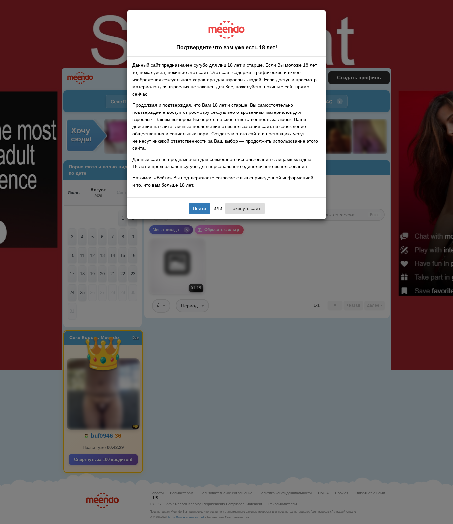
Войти (199, 208)
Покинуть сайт (244, 208)
